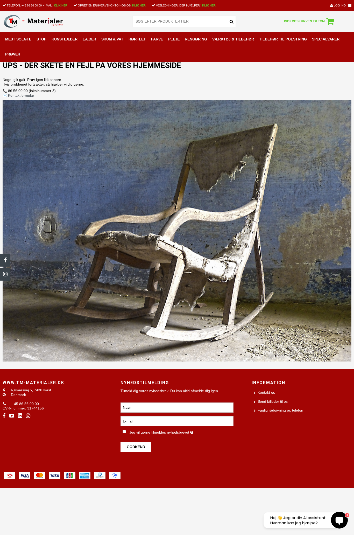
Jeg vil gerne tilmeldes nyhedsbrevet (179, 431)
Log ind (339, 5)
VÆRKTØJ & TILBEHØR (233, 39)
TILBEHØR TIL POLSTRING (283, 39)
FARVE (157, 39)
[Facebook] (5, 260)
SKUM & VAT (112, 39)
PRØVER (12, 54)
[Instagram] (5, 274)
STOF (41, 39)
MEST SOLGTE (18, 39)
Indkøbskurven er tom (304, 21)
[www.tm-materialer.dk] (37, 21)
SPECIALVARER (325, 39)
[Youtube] (11, 416)
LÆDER (89, 39)
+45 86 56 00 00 (32, 5)
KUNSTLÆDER (64, 39)
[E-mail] (177, 421)
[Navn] (177, 407)
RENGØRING (196, 39)
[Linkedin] (20, 416)
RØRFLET (137, 39)
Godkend (136, 447)
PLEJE (174, 39)
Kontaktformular (21, 95)
